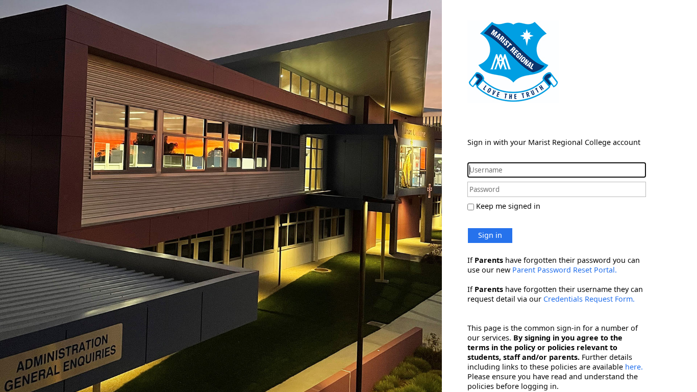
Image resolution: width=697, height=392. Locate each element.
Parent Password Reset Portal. (564, 270)
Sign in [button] (490, 235)
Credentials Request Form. (589, 299)
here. (634, 367)
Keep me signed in (508, 206)
